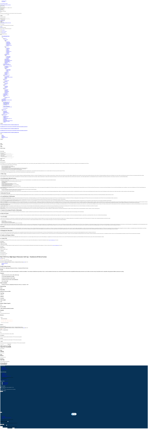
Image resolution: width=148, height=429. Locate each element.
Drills (5, 40)
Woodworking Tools (5, 93)
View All (7, 53)
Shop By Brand (4, 100)
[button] (3, 22)
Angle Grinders (8, 56)
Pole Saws (6, 73)
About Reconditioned (6, 116)
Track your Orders (4, 31)
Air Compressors (7, 76)
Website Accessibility (4, 376)
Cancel (1, 424)
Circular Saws (8, 48)
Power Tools (4, 38)
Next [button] (1, 412)
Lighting (4, 84)
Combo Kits (6, 39)
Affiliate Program (4, 375)
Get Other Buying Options (3, 313)
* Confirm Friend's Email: (3, 156)
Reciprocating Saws (8, 51)
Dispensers (6, 90)
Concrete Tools (5, 94)
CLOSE (6, 425)
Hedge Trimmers (8, 69)
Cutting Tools (6, 89)
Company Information (4, 114)
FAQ (4, 113)
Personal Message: (2, 158)
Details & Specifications (5, 263)
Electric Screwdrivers (9, 45)
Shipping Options (5, 112)
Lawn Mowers (7, 67)
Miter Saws (7, 50)
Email (8, 14)
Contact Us (3, 374)
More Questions (4, 32)
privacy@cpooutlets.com (56, 245)
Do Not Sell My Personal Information (8, 120)
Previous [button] (2, 123)
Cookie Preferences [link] (4, 378)
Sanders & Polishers (7, 59)
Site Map (3, 418)
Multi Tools (6, 62)
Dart (0, 258)
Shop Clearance (4, 99)
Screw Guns (7, 44)
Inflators (6, 77)
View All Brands (5, 108)
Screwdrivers (6, 92)
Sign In (1, 21)
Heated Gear (6, 83)
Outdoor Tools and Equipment (7, 64)
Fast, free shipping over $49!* (4, 3)
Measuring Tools (7, 91)
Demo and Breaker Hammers (8, 60)
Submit (1, 15)
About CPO (4, 115)
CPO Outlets (3, 1)
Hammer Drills (8, 42)
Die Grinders (8, 57)
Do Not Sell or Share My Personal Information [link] (7, 377)
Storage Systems (7, 80)
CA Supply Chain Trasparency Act (7, 118)
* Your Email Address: (3, 154)
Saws (5, 46)
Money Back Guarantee (5, 369)
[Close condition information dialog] (0, 330)
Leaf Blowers (6, 66)
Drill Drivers (8, 41)
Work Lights (6, 86)
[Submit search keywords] (10, 7)
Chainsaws (6, 72)
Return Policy (5, 111)
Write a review (7, 259)
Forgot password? (2, 20)
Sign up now (9, 344)
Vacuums (4, 95)
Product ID (8, 313)
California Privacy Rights (6, 121)
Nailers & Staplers (7, 54)
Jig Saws (7, 49)
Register (1, 26)
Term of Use (4, 119)
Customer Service (4, 109)
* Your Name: (2, 153)
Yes (3, 424)
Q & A (3, 264)
